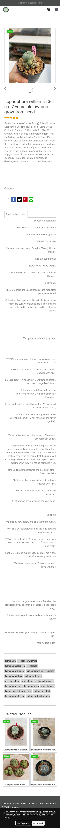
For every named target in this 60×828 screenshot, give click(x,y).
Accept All (38, 823)
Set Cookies (22, 823)
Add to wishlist (13, 181)
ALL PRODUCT (24, 188)
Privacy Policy (35, 814)
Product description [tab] (16, 214)
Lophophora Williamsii (42, 188)
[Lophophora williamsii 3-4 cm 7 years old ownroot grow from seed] (30, 55)
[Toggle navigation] (56, 10)
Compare (32, 181)
